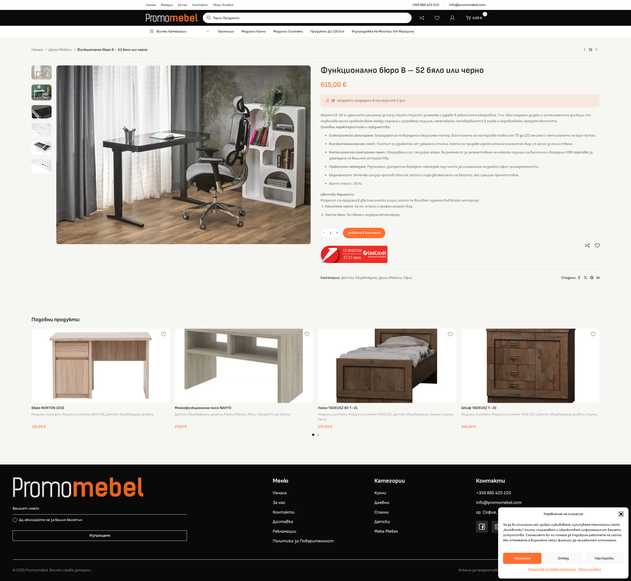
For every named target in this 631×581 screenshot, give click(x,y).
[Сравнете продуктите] (421, 18)
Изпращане (100, 535)
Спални (435, 414)
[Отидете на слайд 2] (318, 435)
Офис (407, 277)
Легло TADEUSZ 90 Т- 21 (338, 408)
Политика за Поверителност (552, 569)
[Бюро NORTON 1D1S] (100, 366)
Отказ (563, 558)
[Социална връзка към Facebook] (579, 277)
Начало (37, 49)
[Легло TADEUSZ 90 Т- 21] (387, 366)
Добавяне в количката (364, 233)
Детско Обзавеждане (359, 277)
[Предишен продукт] (585, 50)
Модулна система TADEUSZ (370, 414)
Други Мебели (60, 49)
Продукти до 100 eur (274, 414)
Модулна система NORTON (83, 414)
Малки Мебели (235, 414)
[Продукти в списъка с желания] (437, 18)
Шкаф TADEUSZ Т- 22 (478, 408)
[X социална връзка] (585, 277)
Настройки (604, 558)
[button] (621, 514)
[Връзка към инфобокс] (425, 5)
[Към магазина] (591, 50)
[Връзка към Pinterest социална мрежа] (592, 277)
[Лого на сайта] (172, 17)
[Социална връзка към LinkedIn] (598, 277)
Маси (252, 414)
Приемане (522, 558)
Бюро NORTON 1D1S (47, 408)
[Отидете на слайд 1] (313, 435)
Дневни (148, 414)
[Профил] (452, 18)
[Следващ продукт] (597, 50)
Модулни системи (45, 414)
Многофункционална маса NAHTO (203, 408)
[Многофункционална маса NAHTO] (244, 366)
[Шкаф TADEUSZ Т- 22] (530, 366)
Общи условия (589, 569)
